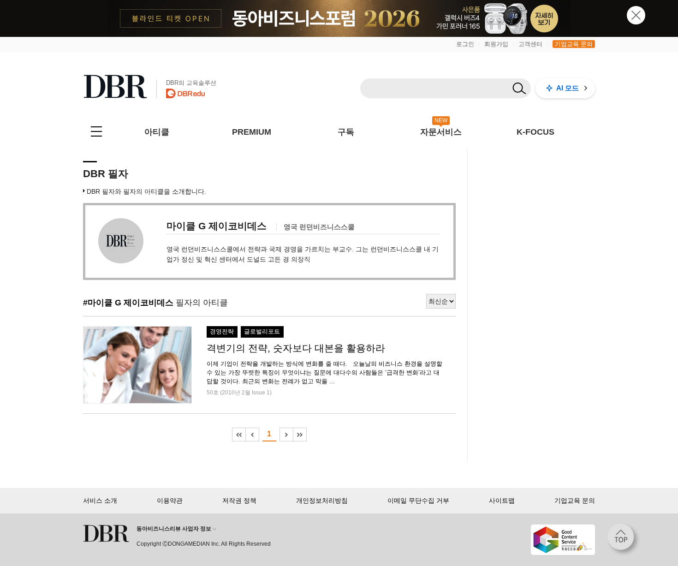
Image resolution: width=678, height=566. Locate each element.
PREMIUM (251, 132)
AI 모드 (567, 88)
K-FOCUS (535, 132)
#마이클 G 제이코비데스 (128, 302)
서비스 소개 (100, 500)
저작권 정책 (239, 500)
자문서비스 (441, 132)
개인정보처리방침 (322, 500)
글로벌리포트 (262, 331)
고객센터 (530, 44)
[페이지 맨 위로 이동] (624, 540)
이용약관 (170, 500)
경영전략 (222, 331)
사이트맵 (502, 500)
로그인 (465, 44)
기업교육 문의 (574, 44)
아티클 (156, 132)
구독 (346, 132)
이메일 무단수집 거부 (418, 500)
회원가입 (496, 44)
